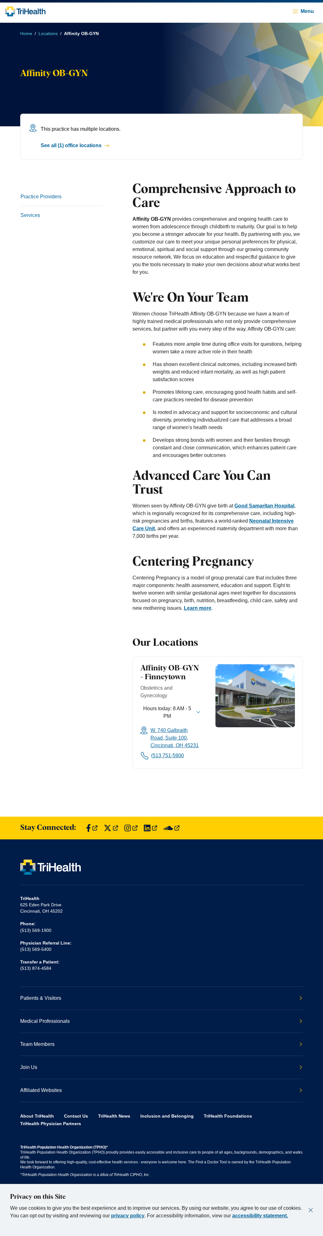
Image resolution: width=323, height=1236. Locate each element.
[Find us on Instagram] (131, 828)
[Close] (310, 1210)
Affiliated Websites (41, 1090)
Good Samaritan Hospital (264, 505)
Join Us (28, 1067)
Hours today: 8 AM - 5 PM (167, 712)
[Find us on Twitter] (110, 828)
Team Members (37, 1044)
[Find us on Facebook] (92, 828)
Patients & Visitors (40, 998)
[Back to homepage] (25, 11)
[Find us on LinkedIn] (150, 828)
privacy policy (127, 1215)
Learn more (197, 608)
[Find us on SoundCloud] (171, 828)
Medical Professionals (45, 1021)
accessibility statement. (260, 1215)
